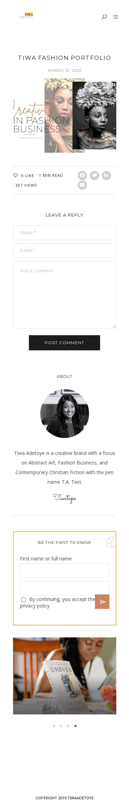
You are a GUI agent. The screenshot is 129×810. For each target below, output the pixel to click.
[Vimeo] (59, 768)
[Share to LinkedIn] (106, 175)
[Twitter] (49, 768)
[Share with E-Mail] (82, 185)
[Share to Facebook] (82, 175)
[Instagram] (69, 768)
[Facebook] (39, 768)
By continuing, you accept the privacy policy (58, 602)
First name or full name (46, 558)
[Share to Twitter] (94, 175)
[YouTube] (89, 768)
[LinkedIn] (79, 768)
